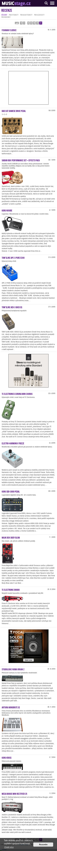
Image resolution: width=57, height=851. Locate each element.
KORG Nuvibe (7, 210)
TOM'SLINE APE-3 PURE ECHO (13, 257)
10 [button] (34, 23)
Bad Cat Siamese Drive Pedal (14, 110)
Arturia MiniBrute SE (11, 707)
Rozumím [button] (43, 844)
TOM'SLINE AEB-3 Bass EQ (12, 307)
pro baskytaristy (26, 15)
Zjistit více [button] (9, 847)
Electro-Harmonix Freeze (13, 443)
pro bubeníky (5, 17)
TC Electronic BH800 (11, 589)
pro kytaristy (13, 15)
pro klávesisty (39, 15)
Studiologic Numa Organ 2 (13, 669)
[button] (17, 23)
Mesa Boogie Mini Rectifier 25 (14, 793)
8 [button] (28, 23)
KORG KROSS (6, 757)
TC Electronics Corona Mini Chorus (17, 393)
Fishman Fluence (9, 30)
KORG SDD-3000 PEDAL (11, 491)
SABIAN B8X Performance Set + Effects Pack (21, 160)
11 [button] (37, 23)
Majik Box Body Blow (11, 537)
